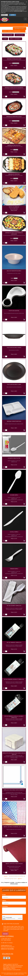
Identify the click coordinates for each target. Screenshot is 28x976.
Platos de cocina (19, 34)
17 (13, 878)
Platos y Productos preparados (11, 31)
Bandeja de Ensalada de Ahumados (14, 87)
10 (19, 876)
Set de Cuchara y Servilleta (14, 605)
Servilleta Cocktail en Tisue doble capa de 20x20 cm (14, 753)
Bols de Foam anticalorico (14, 270)
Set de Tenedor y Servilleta (14, 642)
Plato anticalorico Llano (14, 384)
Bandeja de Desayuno (14, 174)
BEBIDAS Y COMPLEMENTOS (15, 38)
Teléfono (4, 900)
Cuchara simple (14, 495)
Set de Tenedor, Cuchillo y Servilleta (14, 679)
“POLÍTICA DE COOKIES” (18, 11)
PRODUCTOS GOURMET (8, 34)
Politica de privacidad (14, 923)
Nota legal (16, 972)
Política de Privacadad (13, 974)
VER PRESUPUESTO (19, 28)
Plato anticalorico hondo (14, 347)
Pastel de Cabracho (14, 207)
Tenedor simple (14, 568)
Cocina (19, 974)
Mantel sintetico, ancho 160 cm (14, 863)
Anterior (5, 876)
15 (9, 878)
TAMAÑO (10, 63)
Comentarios (5, 906)
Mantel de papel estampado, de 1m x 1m (14, 826)
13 (5, 878)
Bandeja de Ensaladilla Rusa (14, 116)
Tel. (7, 942)
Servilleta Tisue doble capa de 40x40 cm (14, 790)
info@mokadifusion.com (6, 945)
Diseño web (3, 972)
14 (7, 878)
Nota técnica (20, 972)
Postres (5, 38)
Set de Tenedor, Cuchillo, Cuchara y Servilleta (14, 716)
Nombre (4, 894)
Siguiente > (19, 878)
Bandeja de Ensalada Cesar (14, 59)
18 (15, 878)
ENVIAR (5, 934)
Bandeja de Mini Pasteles (14, 145)
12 (23, 876)
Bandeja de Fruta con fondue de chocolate (14, 233)
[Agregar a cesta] (24, 154)
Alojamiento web (10, 972)
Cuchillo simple (14, 531)
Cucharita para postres (14, 458)
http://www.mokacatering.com (7, 946)
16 (11, 878)
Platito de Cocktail (14, 310)
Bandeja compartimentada (14, 421)
